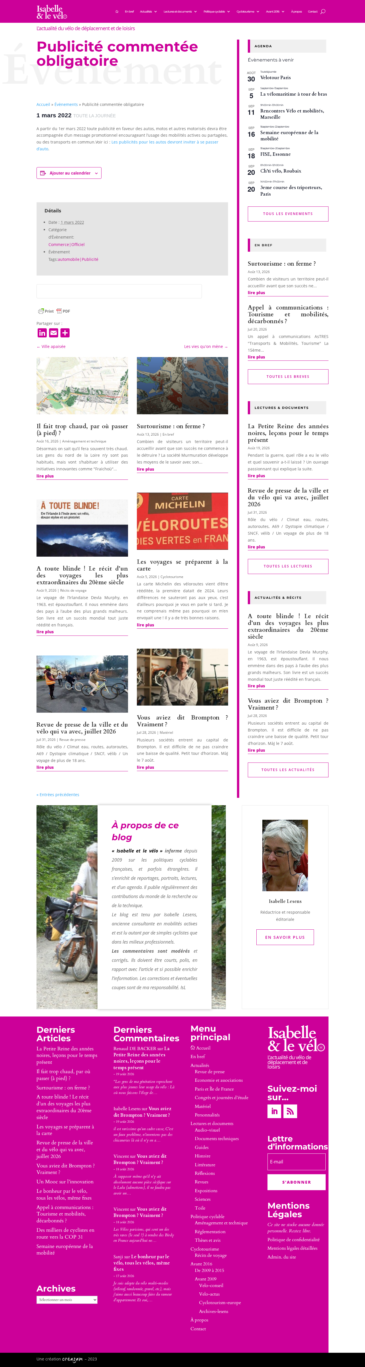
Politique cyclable (214, 11)
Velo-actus (209, 1294)
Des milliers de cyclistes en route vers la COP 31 (65, 1234)
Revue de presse (72, 739)
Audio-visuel (207, 1130)
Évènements (66, 104)
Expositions (206, 1191)
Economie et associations (219, 1080)
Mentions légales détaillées (292, 1248)
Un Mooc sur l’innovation (65, 1181)
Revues (201, 1182)
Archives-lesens (213, 1311)
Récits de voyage (73, 590)
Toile (200, 1208)
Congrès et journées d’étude (221, 1098)
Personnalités (207, 1115)
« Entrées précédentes (57, 794)
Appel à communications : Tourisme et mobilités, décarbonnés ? (288, 314)
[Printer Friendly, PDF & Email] (54, 311)
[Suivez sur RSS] (290, 1111)
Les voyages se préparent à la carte (182, 565)
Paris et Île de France (214, 1089)
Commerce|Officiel (66, 244)
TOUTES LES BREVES (288, 376)
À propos (296, 11)
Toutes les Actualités (288, 769)
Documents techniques (217, 1139)
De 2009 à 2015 (209, 1270)
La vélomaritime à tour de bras (293, 94)
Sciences (202, 1199)
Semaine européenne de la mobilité (289, 136)
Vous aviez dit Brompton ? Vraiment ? (182, 721)
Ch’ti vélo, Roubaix (280, 171)
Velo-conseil (211, 1285)
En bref (129, 11)
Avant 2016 (272, 11)
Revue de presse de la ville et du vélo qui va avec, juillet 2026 (82, 728)
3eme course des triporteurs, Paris (291, 191)
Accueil (43, 104)
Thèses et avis (207, 1240)
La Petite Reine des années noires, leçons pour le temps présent (288, 433)
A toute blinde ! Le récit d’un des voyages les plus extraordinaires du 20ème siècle (82, 576)
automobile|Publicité (78, 259)
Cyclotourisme (245, 11)
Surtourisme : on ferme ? (171, 426)
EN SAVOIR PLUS (285, 937)
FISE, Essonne (275, 154)
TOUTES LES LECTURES (288, 566)
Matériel (166, 732)
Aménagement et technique (84, 441)
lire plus (45, 476)
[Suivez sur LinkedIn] (274, 1111)
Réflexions (205, 1173)
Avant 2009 (205, 1279)
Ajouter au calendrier (70, 173)
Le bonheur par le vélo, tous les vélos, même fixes (64, 1195)
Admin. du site (281, 1257)
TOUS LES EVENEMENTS (288, 213)
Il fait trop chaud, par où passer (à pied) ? (82, 429)
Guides (201, 1147)
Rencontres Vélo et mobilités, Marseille (292, 114)
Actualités (146, 11)
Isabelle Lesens (127, 1109)
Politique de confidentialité (293, 1240)
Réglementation (210, 1232)
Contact (312, 11)
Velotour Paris (275, 78)
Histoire (202, 1156)
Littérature (205, 1165)
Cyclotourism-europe (220, 1303)
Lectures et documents (178, 11)
